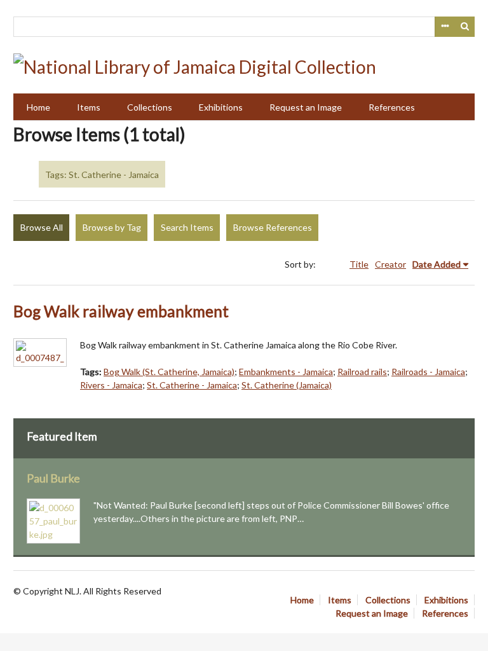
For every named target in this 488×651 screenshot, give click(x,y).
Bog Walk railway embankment (121, 311)
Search (465, 27)
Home (38, 107)
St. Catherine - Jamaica (192, 385)
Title (359, 264)
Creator (390, 264)
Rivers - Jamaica (111, 385)
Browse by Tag (112, 227)
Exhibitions (221, 107)
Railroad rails (362, 371)
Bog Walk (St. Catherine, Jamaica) (169, 371)
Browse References (272, 227)
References (392, 107)
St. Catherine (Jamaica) (286, 385)
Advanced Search (445, 27)
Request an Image (305, 107)
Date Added (436, 264)
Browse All (41, 227)
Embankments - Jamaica (286, 371)
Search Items (187, 227)
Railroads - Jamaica (428, 371)
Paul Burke (53, 478)
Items (88, 107)
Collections (149, 107)
